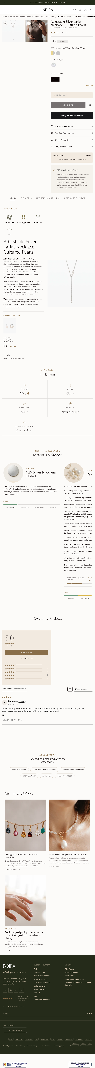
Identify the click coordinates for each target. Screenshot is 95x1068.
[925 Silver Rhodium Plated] (58, 53)
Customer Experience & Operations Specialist (78, 984)
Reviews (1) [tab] (7, 688)
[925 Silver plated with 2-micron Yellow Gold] (53, 53)
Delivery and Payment (42, 982)
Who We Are (69, 969)
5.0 (24, 393)
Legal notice (71, 1046)
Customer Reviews (74, 198)
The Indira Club (39, 972)
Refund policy (20, 1046)
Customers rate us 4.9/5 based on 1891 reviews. (22, 998)
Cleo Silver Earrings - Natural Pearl (8, 339)
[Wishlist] (74, 10)
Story (13, 198)
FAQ (35, 969)
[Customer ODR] (79, 1064)
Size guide (89, 85)
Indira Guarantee (40, 986)
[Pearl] (53, 65)
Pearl (90, 474)
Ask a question (27, 658)
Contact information (84, 1046)
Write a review (26, 652)
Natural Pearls (29, 776)
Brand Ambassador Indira (74, 979)
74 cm (55, 80)
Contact (37, 993)
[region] (47, 531)
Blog (35, 996)
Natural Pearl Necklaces (44, 17)
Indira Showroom (71, 972)
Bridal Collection (19, 769)
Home (4, 17)
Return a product (40, 979)
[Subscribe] (89, 1013)
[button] (5, 10)
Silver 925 (46, 776)
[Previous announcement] (5, 2)
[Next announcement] (90, 2)
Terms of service (45, 1046)
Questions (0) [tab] (20, 688)
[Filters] (70, 689)
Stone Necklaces (64, 776)
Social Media (69, 976)
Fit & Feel (26, 198)
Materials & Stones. (48, 198)
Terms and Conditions (42, 1000)
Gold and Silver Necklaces (20, 17)
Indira (11, 1046)
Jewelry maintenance (42, 976)
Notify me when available (72, 115)
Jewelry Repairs (40, 989)
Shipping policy (59, 1046)
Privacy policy (32, 1046)
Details (88, 156)
